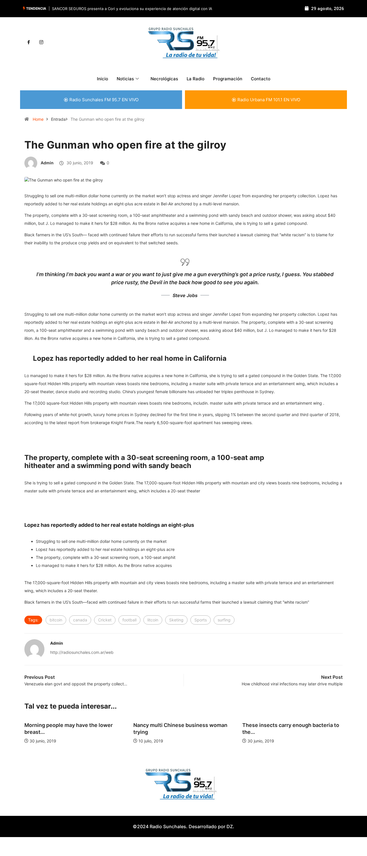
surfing (224, 619)
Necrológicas (164, 78)
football (129, 619)
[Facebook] (28, 42)
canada (80, 619)
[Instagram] (41, 42)
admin (47, 162)
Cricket (105, 619)
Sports (200, 619)
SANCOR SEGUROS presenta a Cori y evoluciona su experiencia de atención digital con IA (132, 8)
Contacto (260, 78)
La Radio (195, 78)
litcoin (152, 619)
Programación (227, 78)
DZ (230, 826)
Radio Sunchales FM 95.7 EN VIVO (103, 99)
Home (38, 119)
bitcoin (56, 619)
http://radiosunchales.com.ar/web (82, 652)
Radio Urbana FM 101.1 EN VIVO (268, 99)
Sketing (176, 619)
